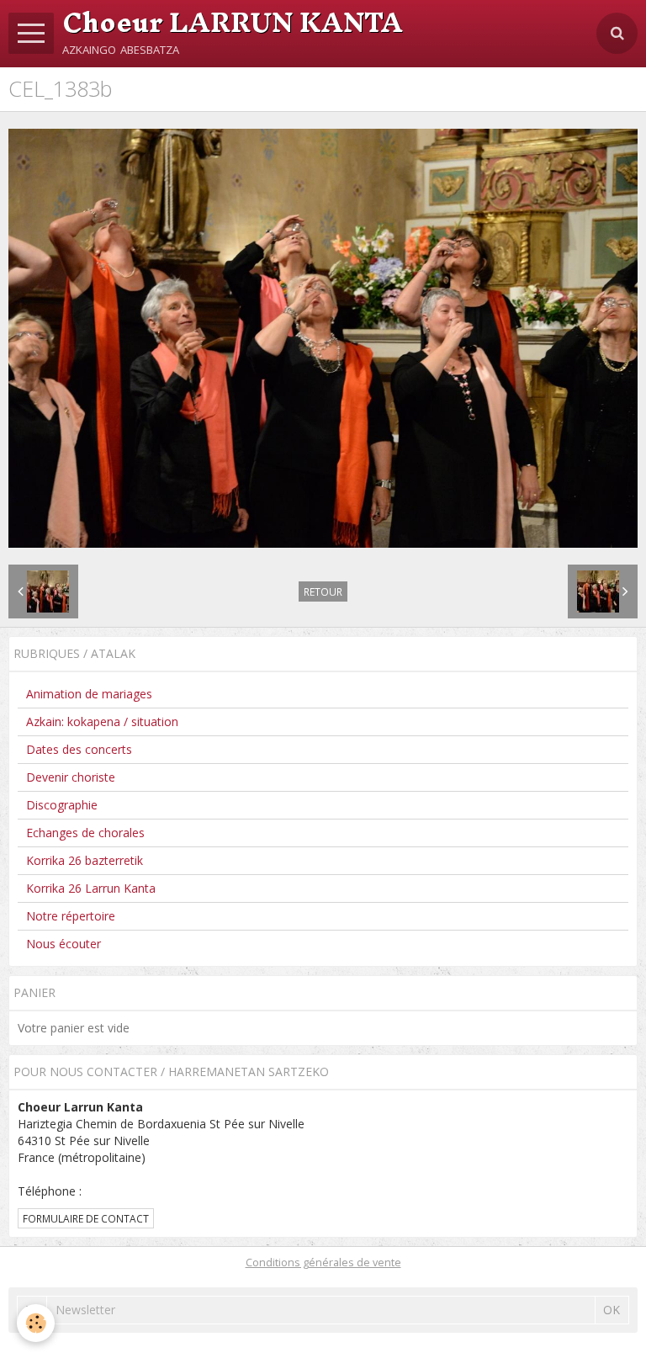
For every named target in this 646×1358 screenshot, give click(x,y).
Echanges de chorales (85, 833)
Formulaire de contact (86, 1218)
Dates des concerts (79, 749)
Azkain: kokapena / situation (102, 721)
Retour (323, 591)
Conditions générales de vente (323, 1262)
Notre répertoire (70, 916)
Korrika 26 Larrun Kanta (91, 888)
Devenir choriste (70, 777)
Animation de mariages (89, 694)
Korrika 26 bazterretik (84, 860)
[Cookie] (36, 1323)
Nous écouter (63, 944)
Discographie (62, 805)
